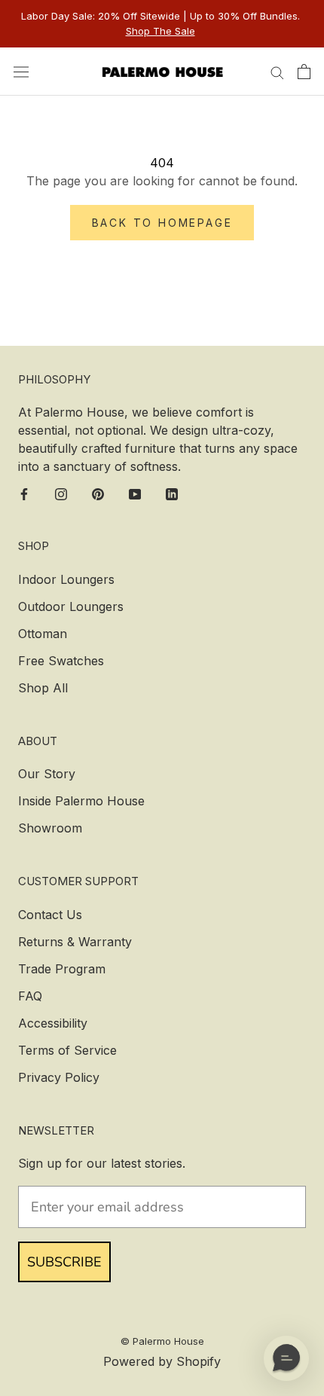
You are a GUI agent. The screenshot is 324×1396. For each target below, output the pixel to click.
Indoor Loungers (66, 579)
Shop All (43, 687)
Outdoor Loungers (71, 606)
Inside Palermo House (81, 800)
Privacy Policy (58, 1077)
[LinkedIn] (172, 493)
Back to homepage (162, 222)
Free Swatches (61, 660)
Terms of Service (67, 1050)
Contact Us (50, 914)
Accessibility (52, 1023)
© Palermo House (162, 1341)
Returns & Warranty (75, 941)
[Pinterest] (98, 493)
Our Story (46, 773)
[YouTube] (135, 493)
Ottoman (42, 633)
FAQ (30, 995)
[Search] (277, 71)
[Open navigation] (21, 71)
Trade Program (61, 968)
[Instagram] (61, 493)
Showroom (50, 827)
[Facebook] (24, 493)
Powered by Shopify (162, 1361)
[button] (286, 1358)
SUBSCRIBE (64, 1262)
